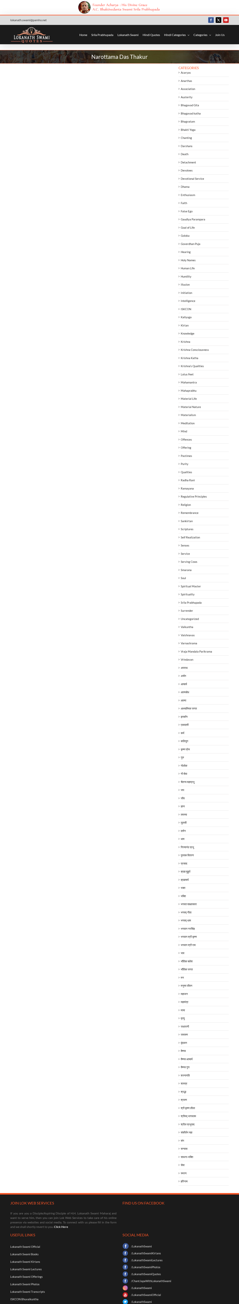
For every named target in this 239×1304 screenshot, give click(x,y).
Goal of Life (188, 227)
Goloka (185, 235)
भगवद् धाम (186, 920)
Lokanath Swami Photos (25, 1284)
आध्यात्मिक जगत (189, 708)
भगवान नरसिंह (188, 928)
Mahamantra (189, 382)
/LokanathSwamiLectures (147, 1260)
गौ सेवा (184, 773)
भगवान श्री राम (188, 945)
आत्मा (183, 700)
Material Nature (191, 407)
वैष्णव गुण (185, 1067)
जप (182, 790)
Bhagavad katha (191, 113)
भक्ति (183, 896)
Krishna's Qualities (192, 366)
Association (188, 89)
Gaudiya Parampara (193, 219)
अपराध (184, 667)
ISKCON (186, 309)
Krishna (185, 341)
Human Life (188, 268)
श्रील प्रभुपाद (188, 1124)
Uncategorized (190, 619)
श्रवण (184, 1099)
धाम (182, 839)
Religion (186, 504)
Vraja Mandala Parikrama (196, 651)
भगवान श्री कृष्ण (189, 936)
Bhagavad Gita (190, 105)
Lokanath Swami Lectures (26, 1269)
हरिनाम (184, 1181)
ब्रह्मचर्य (185, 879)
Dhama (185, 186)
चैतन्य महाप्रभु (188, 782)
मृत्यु (183, 1018)
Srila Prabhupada (191, 602)
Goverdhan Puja (190, 244)
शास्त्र (184, 1083)
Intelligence (188, 300)
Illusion (185, 284)
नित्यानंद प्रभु (187, 847)
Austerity (187, 97)
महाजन (184, 994)
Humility (186, 276)
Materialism (188, 415)
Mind (184, 431)
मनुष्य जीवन (186, 985)
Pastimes (186, 455)
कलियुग (184, 741)
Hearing (186, 252)
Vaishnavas (188, 635)
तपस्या (184, 814)
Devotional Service (192, 178)
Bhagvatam (188, 121)
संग (182, 1140)
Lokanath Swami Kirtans (25, 1261)
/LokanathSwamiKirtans (146, 1253)
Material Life (189, 398)
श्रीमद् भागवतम (188, 1116)
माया (183, 1010)
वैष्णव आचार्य (187, 1059)
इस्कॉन (184, 716)
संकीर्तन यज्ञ (186, 1132)
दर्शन (183, 830)
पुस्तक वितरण (187, 855)
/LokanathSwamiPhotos (145, 1267)
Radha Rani (188, 480)
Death (184, 154)
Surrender (187, 610)
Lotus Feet (187, 374)
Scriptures (187, 529)
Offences (186, 439)
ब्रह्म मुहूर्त (185, 871)
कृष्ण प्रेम (185, 749)
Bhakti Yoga (188, 129)
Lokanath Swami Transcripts (27, 1291)
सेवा (182, 1165)
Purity (184, 464)
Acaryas (186, 72)
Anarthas (186, 80)
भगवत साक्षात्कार (189, 904)
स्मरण (184, 1173)
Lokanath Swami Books (24, 1254)
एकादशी (185, 724)
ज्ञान (183, 806)
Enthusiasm (188, 195)
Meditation (188, 423)
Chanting (186, 137)
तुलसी (184, 822)
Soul (183, 578)
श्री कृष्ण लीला (188, 1108)
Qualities (186, 472)
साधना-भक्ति (187, 1157)
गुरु (182, 757)
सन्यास (184, 1148)
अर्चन (183, 675)
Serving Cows (189, 561)
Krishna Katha (189, 358)
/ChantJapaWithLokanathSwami (151, 1281)
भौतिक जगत (187, 969)
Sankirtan (187, 521)
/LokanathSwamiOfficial (146, 1295)
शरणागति (185, 1075)
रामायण (184, 1034)
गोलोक (184, 765)
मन (182, 977)
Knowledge (187, 333)
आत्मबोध (185, 692)
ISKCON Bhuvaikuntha (24, 1299)
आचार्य (184, 684)
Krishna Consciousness (195, 349)
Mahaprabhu (188, 390)
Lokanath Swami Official (25, 1246)
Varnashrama (189, 643)
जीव (183, 798)
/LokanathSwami (141, 1246)
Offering (186, 447)
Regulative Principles (194, 496)
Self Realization (190, 537)
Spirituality (188, 594)
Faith (184, 203)
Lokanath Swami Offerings (26, 1276)
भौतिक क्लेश (187, 961)
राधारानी (185, 1026)
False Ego (187, 211)
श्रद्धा (183, 1091)
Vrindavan (187, 659)
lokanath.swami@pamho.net (28, 20)
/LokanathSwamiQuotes (146, 1274)
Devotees (187, 170)
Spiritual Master (191, 586)
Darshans (187, 146)
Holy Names (188, 260)
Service (185, 553)
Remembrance (189, 512)
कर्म (182, 733)
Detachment (188, 162)
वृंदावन (184, 1042)
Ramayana (187, 488)
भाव (182, 953)
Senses (185, 545)
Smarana (186, 570)
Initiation (186, 292)
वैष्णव (183, 1050)
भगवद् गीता (186, 912)
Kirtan (185, 325)
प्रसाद (184, 863)
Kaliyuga (186, 317)
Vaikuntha (187, 627)
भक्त (183, 887)
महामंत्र (184, 1002)
